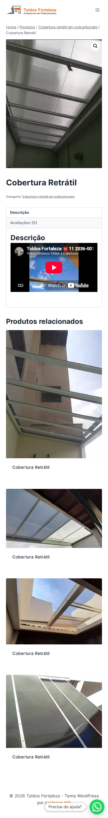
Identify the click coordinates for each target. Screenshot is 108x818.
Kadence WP (58, 802)
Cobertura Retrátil (30, 467)
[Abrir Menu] (97, 10)
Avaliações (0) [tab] (23, 222)
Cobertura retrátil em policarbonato (48, 196)
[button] (95, 45)
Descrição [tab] (19, 212)
